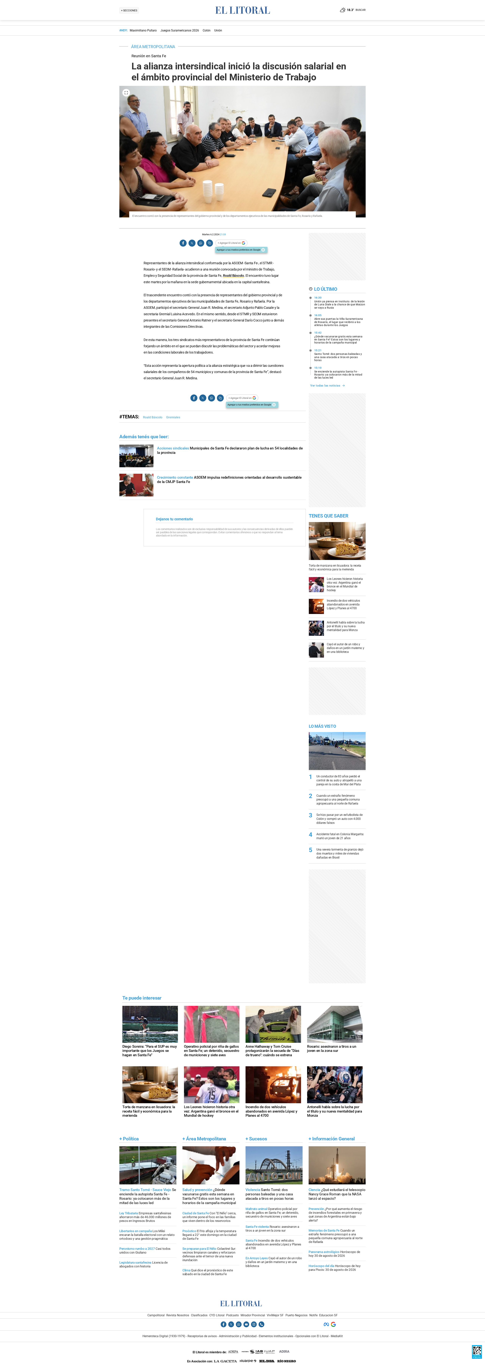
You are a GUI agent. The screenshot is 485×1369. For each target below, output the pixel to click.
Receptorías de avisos (202, 1336)
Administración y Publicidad (238, 1336)
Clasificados (199, 1315)
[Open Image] (126, 92)
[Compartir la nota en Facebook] (183, 243)
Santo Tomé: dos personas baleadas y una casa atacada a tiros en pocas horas (338, 355)
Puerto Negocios (296, 1315)
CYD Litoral (217, 1315)
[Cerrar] (263, 250)
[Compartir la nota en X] (192, 243)
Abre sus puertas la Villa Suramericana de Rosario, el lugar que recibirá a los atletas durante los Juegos (338, 320)
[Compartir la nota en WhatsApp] (200, 243)
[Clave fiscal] (477, 1358)
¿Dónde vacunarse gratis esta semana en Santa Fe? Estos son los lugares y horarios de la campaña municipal (338, 337)
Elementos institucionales (276, 1336)
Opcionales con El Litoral (312, 1336)
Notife (313, 1315)
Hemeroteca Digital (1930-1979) (163, 1336)
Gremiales (173, 417)
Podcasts (232, 1315)
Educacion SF (328, 1315)
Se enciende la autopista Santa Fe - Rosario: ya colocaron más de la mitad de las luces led (338, 372)
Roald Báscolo (233, 276)
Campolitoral (156, 1315)
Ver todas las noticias (325, 385)
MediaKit (337, 1336)
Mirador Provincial (253, 1315)
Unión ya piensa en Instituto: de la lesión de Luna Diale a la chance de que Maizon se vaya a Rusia (339, 302)
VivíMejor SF (275, 1315)
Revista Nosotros (177, 1315)
